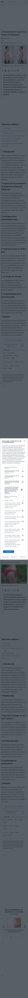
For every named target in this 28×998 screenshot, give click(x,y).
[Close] (25, 441)
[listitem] (14, 468)
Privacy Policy (22, 557)
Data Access (14, 557)
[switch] (22, 471)
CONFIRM (8, 551)
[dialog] (14, 499)
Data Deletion (5, 557)
